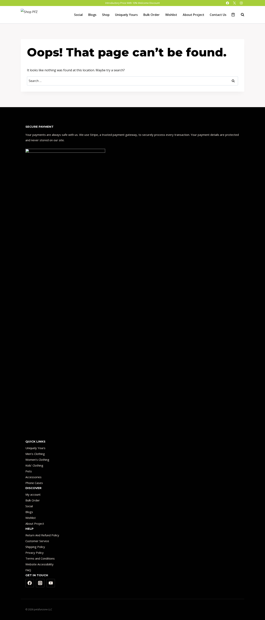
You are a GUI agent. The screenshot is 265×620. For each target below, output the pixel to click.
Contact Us (218, 15)
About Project (193, 15)
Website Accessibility (39, 564)
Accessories (33, 477)
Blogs (92, 15)
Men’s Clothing (35, 454)
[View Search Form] (240, 14)
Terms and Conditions (40, 558)
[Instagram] (241, 3)
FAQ (28, 570)
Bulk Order (151, 15)
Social (78, 15)
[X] (234, 3)
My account (33, 494)
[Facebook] (228, 3)
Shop (106, 15)
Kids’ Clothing (34, 465)
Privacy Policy (34, 553)
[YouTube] (51, 583)
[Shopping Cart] (233, 14)
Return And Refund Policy (42, 535)
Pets (28, 471)
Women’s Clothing (37, 460)
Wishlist (171, 15)
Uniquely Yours (126, 15)
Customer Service (37, 541)
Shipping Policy (35, 547)
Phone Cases (34, 483)
